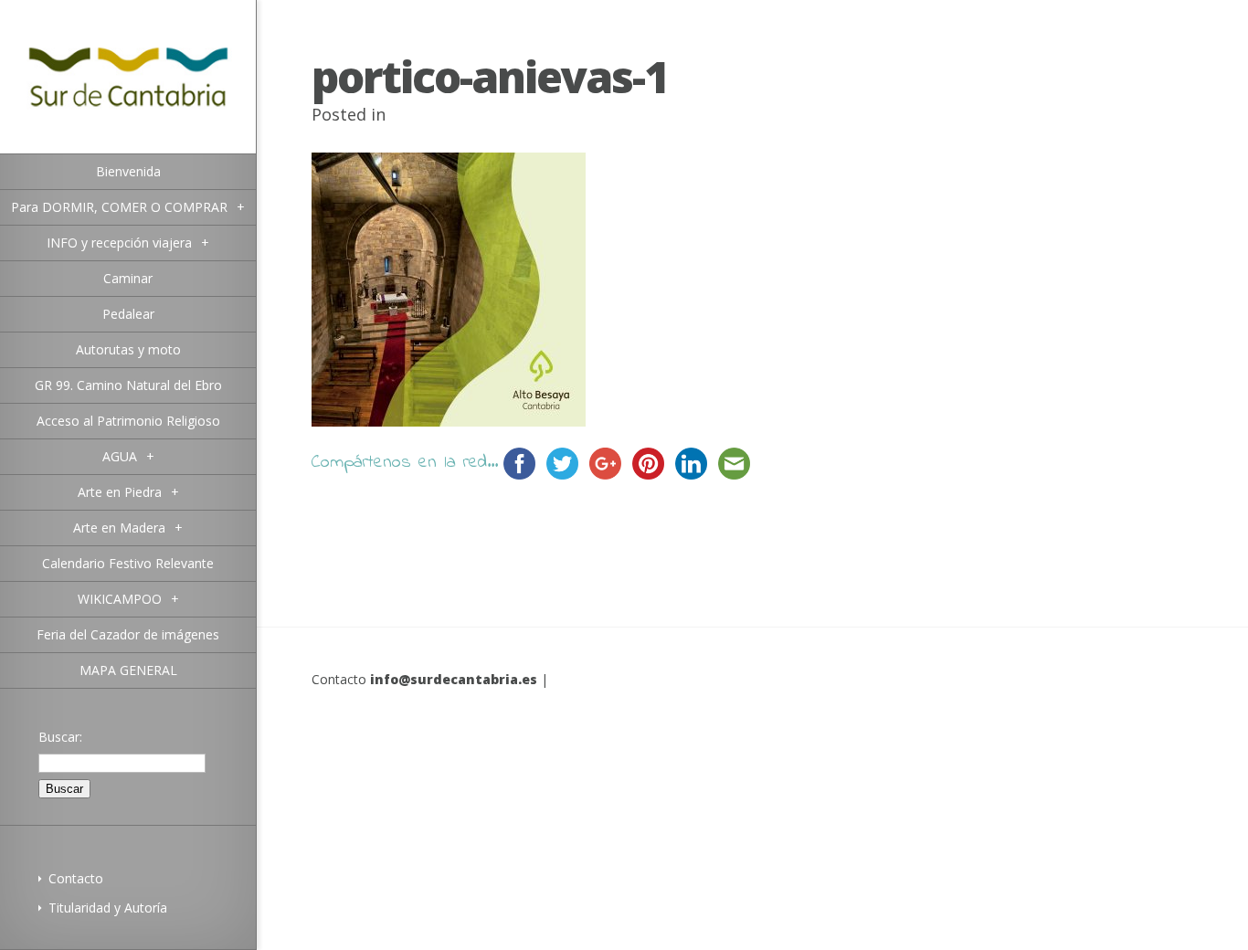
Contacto (75, 878)
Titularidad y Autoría (107, 907)
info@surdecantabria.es (453, 679)
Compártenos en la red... (405, 462)
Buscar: (60, 736)
